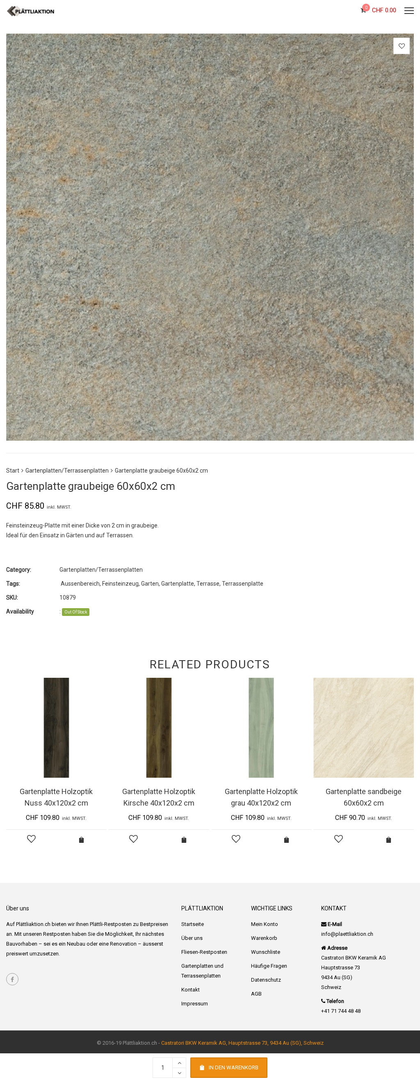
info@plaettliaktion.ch (347, 934)
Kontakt (190, 990)
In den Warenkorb (233, 1067)
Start (12, 470)
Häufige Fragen (269, 966)
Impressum (194, 1004)
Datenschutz (266, 980)
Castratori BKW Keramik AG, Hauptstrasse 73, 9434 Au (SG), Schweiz (242, 1043)
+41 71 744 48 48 (341, 1011)
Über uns (192, 938)
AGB (256, 994)
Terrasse (207, 583)
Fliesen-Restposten (204, 952)
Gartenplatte (177, 583)
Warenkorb (264, 938)
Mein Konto (264, 924)
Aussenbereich (80, 583)
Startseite (192, 924)
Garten (150, 583)
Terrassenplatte (242, 583)
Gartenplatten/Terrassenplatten (67, 470)
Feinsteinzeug (120, 583)
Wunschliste (265, 952)
